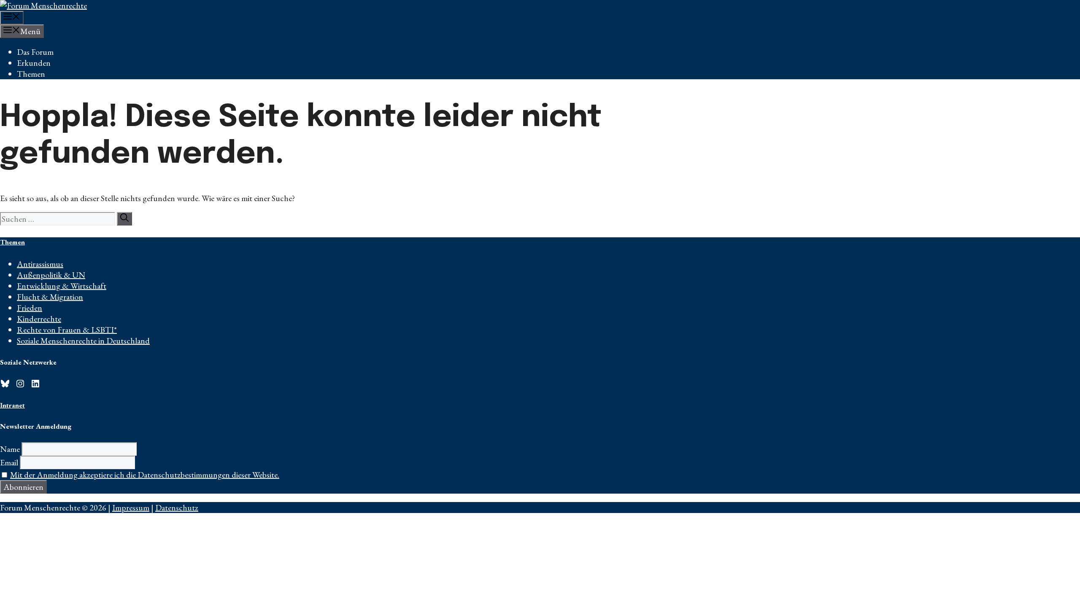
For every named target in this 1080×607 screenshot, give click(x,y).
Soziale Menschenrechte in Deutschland (83, 340)
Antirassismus (40, 263)
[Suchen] (124, 219)
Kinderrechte (39, 318)
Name (10, 448)
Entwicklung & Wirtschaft (61, 285)
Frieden (29, 307)
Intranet (12, 405)
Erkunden (34, 62)
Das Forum (35, 51)
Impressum (130, 507)
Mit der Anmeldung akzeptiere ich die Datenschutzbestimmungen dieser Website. (144, 474)
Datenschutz (176, 507)
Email (9, 462)
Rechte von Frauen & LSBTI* (67, 329)
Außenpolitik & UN (51, 274)
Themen (31, 73)
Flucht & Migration (50, 296)
